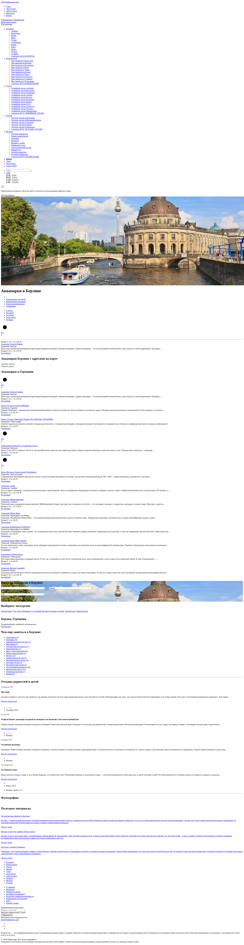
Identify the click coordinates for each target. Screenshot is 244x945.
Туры (8, 6)
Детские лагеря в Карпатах (23, 127)
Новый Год (16, 150)
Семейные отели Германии (23, 93)
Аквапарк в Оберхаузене (11, 554)
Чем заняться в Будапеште (22, 65)
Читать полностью (9, 701)
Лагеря (9, 115)
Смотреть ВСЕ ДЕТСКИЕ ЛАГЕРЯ (26, 129)
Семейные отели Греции (22, 95)
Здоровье (15, 138)
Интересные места (16, 669)
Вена (13, 38)
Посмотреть (6, 627)
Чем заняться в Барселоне (22, 61)
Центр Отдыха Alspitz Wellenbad (15, 406)
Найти (4, 600)
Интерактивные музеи (17, 660)
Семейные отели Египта (21, 97)
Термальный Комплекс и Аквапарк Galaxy (19, 446)
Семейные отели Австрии (22, 88)
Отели (9, 86)
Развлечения (11, 58)
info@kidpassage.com (10, 2)
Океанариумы (13, 649)
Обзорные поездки (15, 672)
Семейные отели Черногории (24, 111)
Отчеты (9, 883)
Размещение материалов (16, 899)
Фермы (10, 674)
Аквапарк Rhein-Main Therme (13, 541)
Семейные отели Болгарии (22, 90)
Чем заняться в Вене (20, 68)
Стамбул (14, 54)
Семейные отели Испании (22, 99)
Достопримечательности (18, 667)
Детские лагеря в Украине (22, 122)
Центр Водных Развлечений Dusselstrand (18, 472)
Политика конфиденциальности (20, 896)
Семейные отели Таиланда (22, 106)
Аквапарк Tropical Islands (12, 344)
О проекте (10, 887)
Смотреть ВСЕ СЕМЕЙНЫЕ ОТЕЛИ (27, 113)
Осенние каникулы (19, 154)
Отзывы (9, 320)
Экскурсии (11, 9)
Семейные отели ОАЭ (20, 104)
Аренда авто (11, 11)
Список (9, 310)
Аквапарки (12, 637)
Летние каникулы (19, 152)
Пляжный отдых (18, 145)
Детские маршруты (19, 134)
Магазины (12, 644)
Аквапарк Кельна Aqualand (13, 568)
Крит (13, 47)
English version (12, 903)
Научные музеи (14, 662)
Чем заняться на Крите (21, 72)
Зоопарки (11, 640)
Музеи (11, 656)
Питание (15, 141)
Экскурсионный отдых (21, 147)
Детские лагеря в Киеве (21, 125)
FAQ (8, 901)
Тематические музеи (16, 658)
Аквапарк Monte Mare (10, 513)
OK (2, 195)
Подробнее (9, 195)
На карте (10, 313)
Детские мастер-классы (17, 646)
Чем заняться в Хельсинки (22, 81)
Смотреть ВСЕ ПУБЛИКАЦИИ (25, 157)
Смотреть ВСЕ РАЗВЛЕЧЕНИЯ (25, 84)
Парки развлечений (19, 136)
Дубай (14, 40)
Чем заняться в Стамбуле (22, 79)
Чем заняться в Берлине (21, 63)
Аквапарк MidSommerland (12, 499)
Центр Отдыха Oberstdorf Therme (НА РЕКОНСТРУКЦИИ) (27, 419)
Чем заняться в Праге (20, 74)
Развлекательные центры (18, 642)
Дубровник (16, 42)
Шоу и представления (17, 651)
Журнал (9, 131)
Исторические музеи (16, 665)
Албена (14, 31)
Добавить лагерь (13, 892)
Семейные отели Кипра (21, 102)
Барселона (15, 33)
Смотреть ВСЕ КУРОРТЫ (22, 56)
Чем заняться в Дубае (20, 70)
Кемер (14, 45)
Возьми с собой (18, 143)
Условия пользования (15, 894)
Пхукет (14, 52)
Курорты (10, 29)
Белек (13, 36)
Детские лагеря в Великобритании (26, 120)
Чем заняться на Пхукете (22, 77)
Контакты (10, 13)
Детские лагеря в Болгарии (23, 118)
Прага (13, 49)
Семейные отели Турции (22, 109)
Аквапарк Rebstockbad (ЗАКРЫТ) (15, 527)
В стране (10, 315)
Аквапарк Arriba (8, 486)
